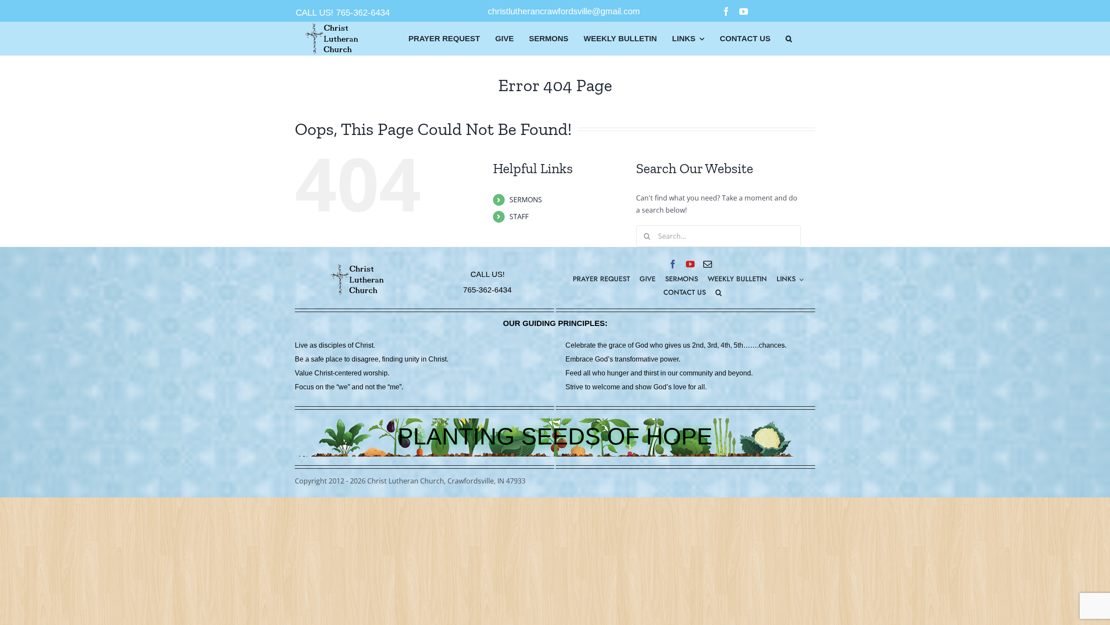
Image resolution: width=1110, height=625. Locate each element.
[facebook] (726, 11)
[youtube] (743, 11)
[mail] (707, 264)
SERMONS (525, 199)
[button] (789, 38)
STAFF (519, 216)
